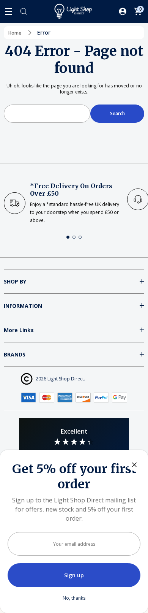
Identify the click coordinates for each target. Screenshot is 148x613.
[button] (67, 237)
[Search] (23, 11)
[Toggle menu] (8, 11)
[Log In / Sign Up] (122, 11)
